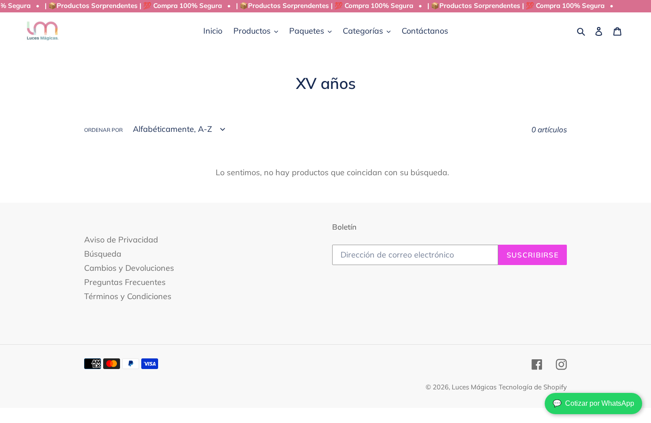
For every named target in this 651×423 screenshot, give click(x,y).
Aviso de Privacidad (121, 240)
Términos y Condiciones (127, 296)
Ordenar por (103, 130)
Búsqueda (102, 254)
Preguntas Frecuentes (125, 282)
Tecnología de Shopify (533, 387)
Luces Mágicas (474, 387)
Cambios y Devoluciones (129, 268)
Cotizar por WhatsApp (593, 403)
